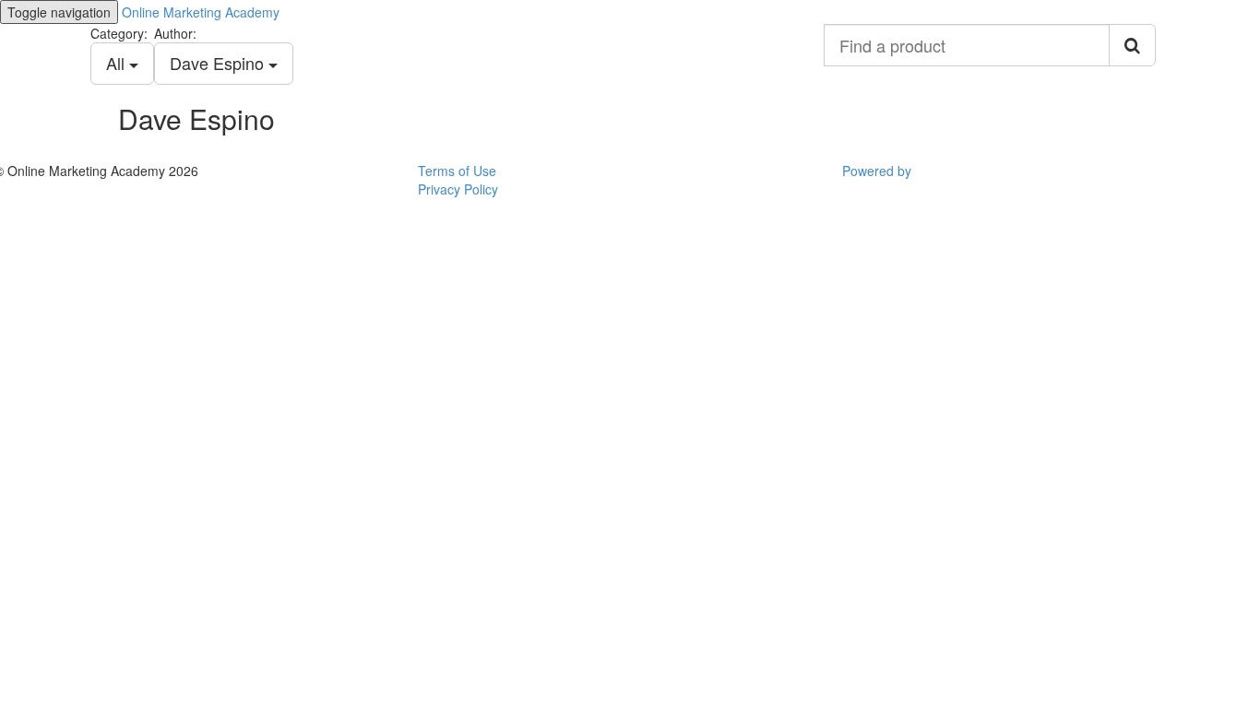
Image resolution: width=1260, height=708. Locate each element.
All (117, 63)
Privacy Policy (458, 189)
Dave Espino (219, 63)
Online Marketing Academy (200, 12)
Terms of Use (457, 170)
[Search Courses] (1132, 45)
